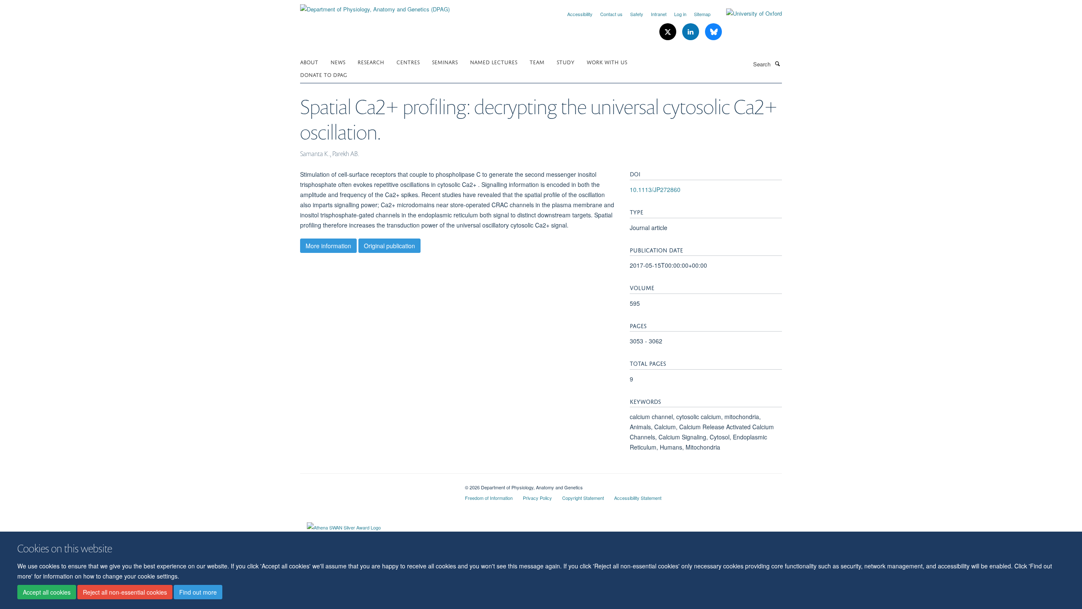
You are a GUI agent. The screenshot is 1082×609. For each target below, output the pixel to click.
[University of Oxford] (747, 13)
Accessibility (580, 14)
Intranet (659, 14)
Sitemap (702, 14)
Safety (636, 14)
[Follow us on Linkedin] (691, 32)
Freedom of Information (489, 497)
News (338, 62)
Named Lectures (493, 62)
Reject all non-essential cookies (125, 592)
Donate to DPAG (323, 74)
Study (565, 62)
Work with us (607, 62)
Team (537, 62)
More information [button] (328, 245)
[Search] (777, 63)
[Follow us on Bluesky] (713, 32)
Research (371, 62)
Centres (408, 62)
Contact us (611, 14)
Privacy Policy (537, 497)
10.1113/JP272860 (655, 189)
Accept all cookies (47, 592)
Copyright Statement (583, 497)
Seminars (445, 62)
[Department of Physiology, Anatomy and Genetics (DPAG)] (375, 6)
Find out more (198, 592)
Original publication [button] (389, 245)
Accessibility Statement (637, 497)
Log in (680, 14)
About (309, 62)
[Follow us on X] (668, 32)
